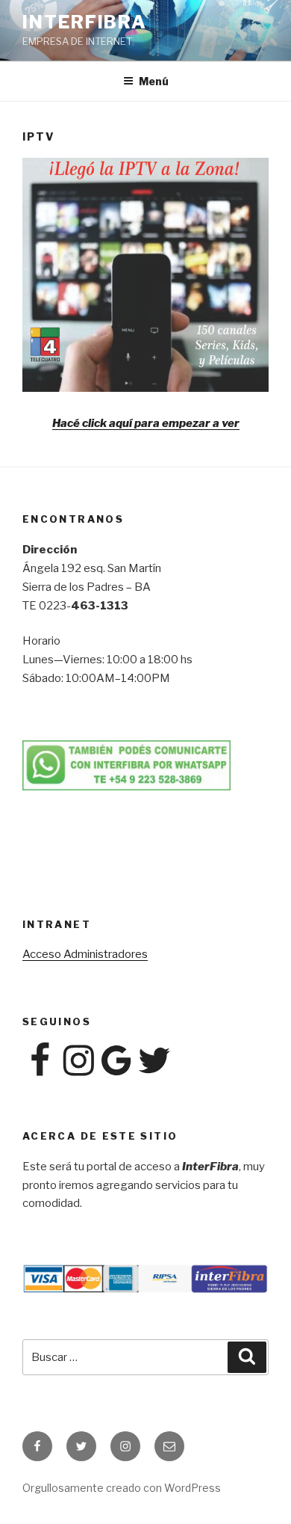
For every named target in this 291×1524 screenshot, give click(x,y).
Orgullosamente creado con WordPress (121, 1487)
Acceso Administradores (85, 954)
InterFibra (84, 22)
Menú (154, 81)
